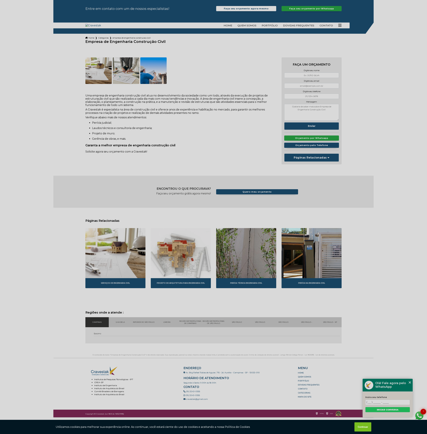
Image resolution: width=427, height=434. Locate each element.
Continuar (363, 427)
